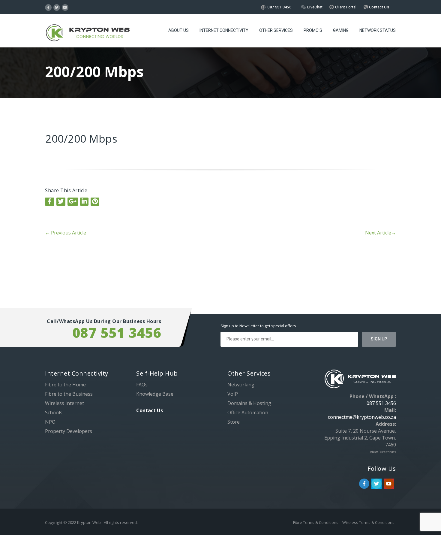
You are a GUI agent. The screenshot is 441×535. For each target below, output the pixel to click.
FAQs (142, 384)
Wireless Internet (64, 403)
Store (233, 422)
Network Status (377, 30)
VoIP (232, 394)
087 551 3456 (278, 7)
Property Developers (68, 431)
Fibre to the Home (65, 384)
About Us (178, 30)
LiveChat (314, 7)
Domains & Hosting (249, 403)
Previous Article (65, 232)
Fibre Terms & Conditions (316, 522)
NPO (50, 422)
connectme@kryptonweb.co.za (362, 417)
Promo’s (313, 30)
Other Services (276, 30)
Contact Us (378, 7)
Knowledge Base (154, 394)
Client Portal (345, 7)
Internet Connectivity (224, 30)
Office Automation (247, 412)
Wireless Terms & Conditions (368, 522)
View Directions (383, 452)
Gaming (341, 30)
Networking (240, 384)
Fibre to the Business (69, 394)
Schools (53, 412)
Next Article (380, 232)
